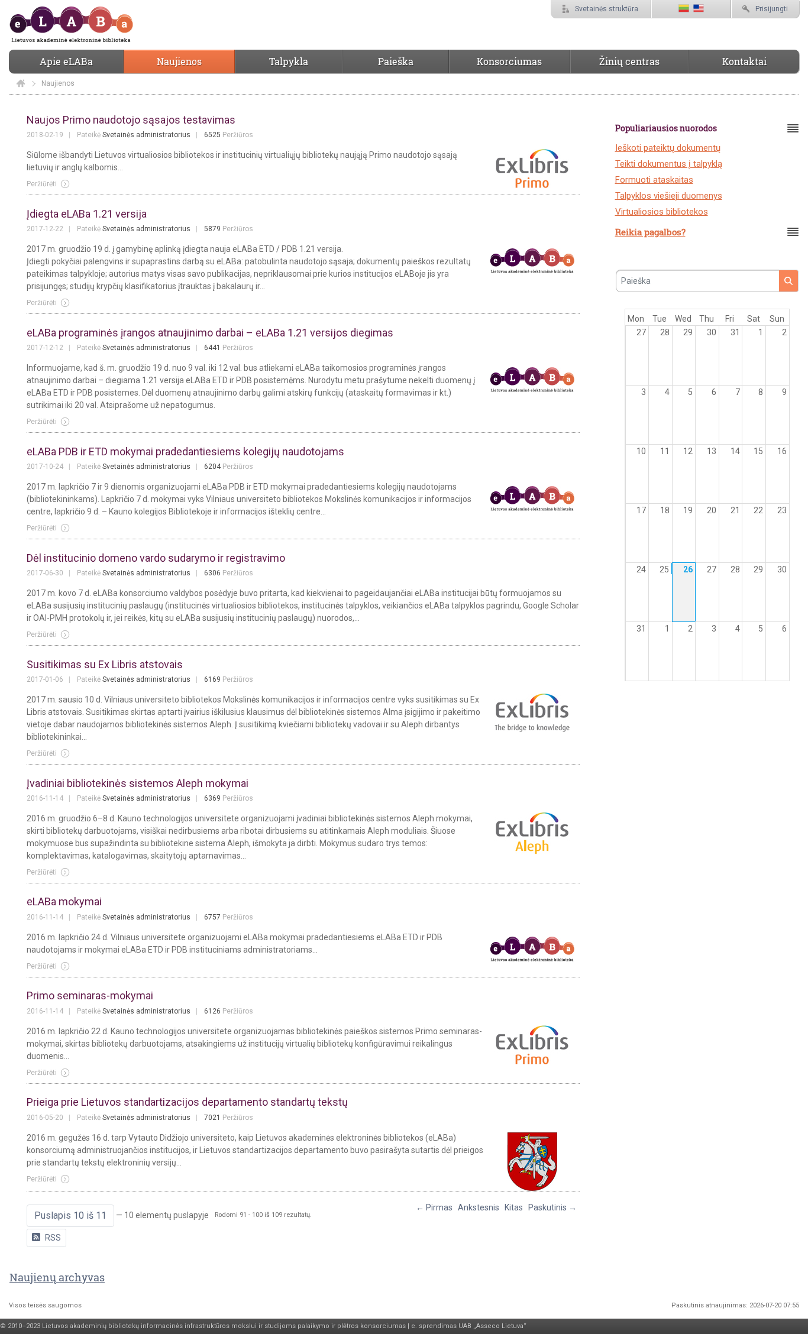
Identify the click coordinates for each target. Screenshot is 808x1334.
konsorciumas (383, 1326)
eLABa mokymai (64, 901)
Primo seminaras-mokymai (90, 995)
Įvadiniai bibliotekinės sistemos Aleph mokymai (137, 783)
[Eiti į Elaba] (71, 25)
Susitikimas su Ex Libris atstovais (105, 664)
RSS (53, 1237)
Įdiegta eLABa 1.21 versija (87, 214)
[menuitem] (66, 61)
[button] (70, 1216)
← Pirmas (434, 1207)
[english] (698, 9)
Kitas (514, 1207)
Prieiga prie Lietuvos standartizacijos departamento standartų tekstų (187, 1102)
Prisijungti (771, 9)
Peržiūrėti (42, 184)
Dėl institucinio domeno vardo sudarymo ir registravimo (156, 558)
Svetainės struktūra (606, 9)
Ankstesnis (478, 1207)
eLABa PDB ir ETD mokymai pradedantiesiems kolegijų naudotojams (185, 451)
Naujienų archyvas (57, 1277)
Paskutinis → (552, 1207)
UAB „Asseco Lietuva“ (492, 1326)
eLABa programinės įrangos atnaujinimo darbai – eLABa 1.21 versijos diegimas (210, 332)
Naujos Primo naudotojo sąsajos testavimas (131, 120)
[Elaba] (20, 83)
